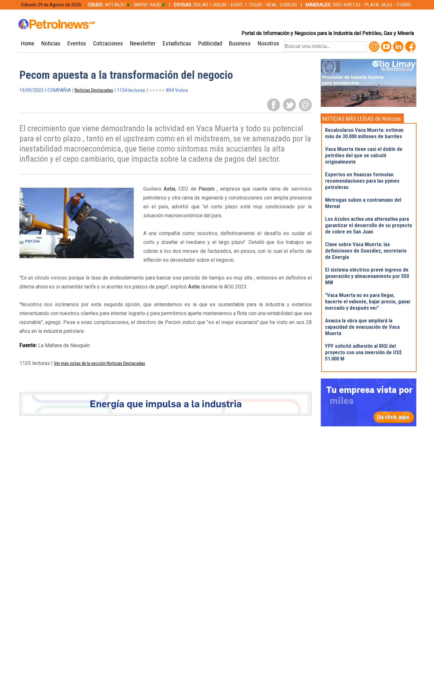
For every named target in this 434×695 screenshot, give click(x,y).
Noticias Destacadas (94, 90)
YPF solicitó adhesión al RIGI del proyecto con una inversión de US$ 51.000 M (363, 352)
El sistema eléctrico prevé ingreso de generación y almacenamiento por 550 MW (367, 276)
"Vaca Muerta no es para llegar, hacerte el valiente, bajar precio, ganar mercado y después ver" (367, 301)
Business (240, 43)
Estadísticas (177, 43)
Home (27, 43)
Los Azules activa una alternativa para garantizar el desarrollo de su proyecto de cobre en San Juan (368, 225)
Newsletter (143, 43)
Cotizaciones (108, 43)
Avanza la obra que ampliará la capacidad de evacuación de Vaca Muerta (362, 326)
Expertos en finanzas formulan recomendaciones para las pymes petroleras (362, 180)
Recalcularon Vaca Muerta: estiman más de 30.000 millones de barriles (364, 133)
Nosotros (268, 43)
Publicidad (210, 43)
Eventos (76, 43)
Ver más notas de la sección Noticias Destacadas (99, 363)
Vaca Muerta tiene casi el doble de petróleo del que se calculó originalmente (364, 155)
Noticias (50, 43)
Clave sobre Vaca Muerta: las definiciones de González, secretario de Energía (366, 250)
